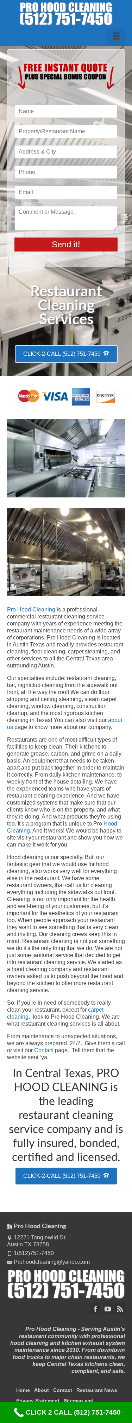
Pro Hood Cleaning (31, 610)
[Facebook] (95, 1308)
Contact (44, 1050)
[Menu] (116, 37)
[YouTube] (108, 1308)
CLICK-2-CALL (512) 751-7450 (62, 354)
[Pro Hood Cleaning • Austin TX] (66, 14)
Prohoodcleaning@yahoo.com (52, 1262)
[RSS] (120, 1308)
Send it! (66, 244)
